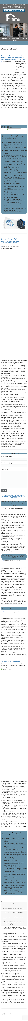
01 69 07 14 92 (18, 11)
